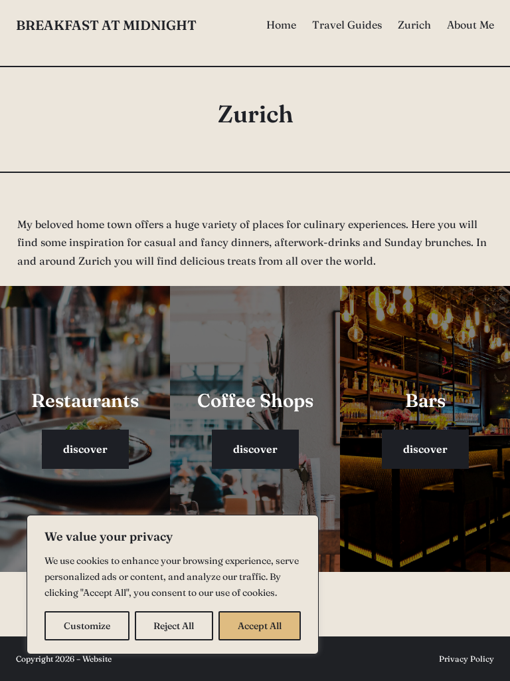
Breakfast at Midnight (106, 25)
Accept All (260, 626)
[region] (173, 584)
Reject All (173, 626)
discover (85, 449)
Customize (87, 626)
